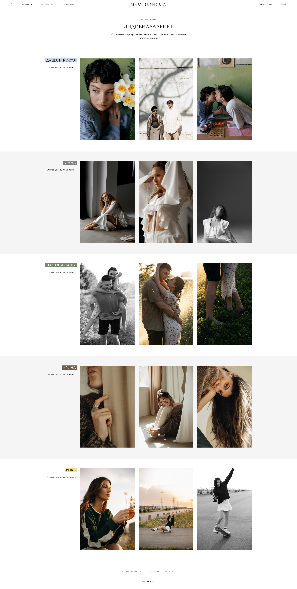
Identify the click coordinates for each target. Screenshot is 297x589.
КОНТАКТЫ (266, 4)
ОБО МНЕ (70, 4)
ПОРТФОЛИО (48, 4)
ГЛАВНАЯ (27, 4)
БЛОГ (284, 4)
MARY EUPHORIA (148, 4)
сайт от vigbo (148, 582)
